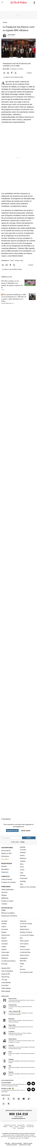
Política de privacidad (17, 1143)
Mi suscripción (6, 850)
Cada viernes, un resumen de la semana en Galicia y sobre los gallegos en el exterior (21, 1040)
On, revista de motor (26, 972)
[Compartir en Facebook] (11, 72)
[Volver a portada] (18, 2)
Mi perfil (3, 866)
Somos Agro (5, 952)
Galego (23, 842)
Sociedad (4, 944)
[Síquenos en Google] (8, 1104)
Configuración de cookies (25, 1144)
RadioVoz (5, 1126)
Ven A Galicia (24, 944)
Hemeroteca (5, 856)
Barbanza (23, 858)
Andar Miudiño (6, 982)
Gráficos (4, 949)
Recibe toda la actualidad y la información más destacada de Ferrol (22, 1053)
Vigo (21, 884)
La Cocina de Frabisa (27, 935)
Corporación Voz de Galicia (10, 1125)
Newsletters (5, 869)
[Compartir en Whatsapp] (4, 72)
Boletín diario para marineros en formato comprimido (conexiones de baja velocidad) (20, 1033)
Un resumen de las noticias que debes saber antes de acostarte (20, 1006)
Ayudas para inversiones (9, 916)
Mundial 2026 (5, 968)
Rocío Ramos (11, 34)
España (3, 932)
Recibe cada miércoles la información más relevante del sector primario (21, 1027)
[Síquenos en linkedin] (19, 1099)
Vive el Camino (25, 949)
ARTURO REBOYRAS (6, 303)
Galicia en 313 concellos (28, 887)
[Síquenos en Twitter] (8, 1099)
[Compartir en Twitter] (15, 72)
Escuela (22, 969)
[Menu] (2, 2)
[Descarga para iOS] (29, 1083)
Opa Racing (5, 977)
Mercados (23, 961)
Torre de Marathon (7, 971)
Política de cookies (27, 1143)
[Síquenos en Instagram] (13, 1099)
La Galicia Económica (8, 961)
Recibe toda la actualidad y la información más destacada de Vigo (22, 1067)
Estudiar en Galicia (26, 932)
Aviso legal (7, 1143)
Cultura (3, 946)
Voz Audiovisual (29, 1125)
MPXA (14, 1128)
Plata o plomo (24, 941)
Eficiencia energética (8, 913)
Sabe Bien (23, 926)
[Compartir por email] (8, 72)
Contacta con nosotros (8, 882)
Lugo (21, 872)
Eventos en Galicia (7, 901)
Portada (3, 923)
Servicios (4, 892)
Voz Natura (22, 1126)
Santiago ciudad (19, 260)
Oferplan (4, 895)
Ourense (22, 875)
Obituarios (4, 958)
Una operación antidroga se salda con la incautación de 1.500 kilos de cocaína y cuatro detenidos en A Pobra (13, 297)
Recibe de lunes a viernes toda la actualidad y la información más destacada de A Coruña (22, 1047)
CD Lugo (4, 979)
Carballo (22, 861)
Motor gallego (5, 991)
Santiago (23, 881)
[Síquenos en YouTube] (24, 1099)
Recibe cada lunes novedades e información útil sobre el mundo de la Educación (21, 1020)
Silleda (12, 260)
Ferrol (22, 867)
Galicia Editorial (20, 1128)
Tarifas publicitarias (7, 889)
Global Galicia (24, 929)
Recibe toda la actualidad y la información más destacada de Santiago (22, 1061)
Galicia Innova (24, 955)
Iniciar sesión (25, 830)
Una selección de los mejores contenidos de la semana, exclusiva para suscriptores (21, 1013)
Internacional (5, 935)
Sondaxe (11, 1126)
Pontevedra (23, 878)
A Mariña (23, 852)
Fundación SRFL (21, 1125)
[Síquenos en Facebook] (3, 1099)
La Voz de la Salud (26, 923)
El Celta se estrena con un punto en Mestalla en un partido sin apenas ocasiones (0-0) (12, 284)
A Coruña (23, 850)
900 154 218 (18, 1114)
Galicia (3, 926)
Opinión (3, 938)
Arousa (22, 855)
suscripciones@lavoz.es (18, 1118)
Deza (21, 864)
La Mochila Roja (25, 952)
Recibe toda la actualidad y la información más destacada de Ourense (22, 1073)
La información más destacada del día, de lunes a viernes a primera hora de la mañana (21, 1000)
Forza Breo (5, 985)
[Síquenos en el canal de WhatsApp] (3, 1104)
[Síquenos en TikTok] (29, 1099)
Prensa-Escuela (30, 1126)
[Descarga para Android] (33, 1083)
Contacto (4, 904)
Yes (21, 966)
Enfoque (22, 946)
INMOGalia (4, 898)
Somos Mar (5, 955)
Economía (4, 929)
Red (21, 938)
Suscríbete (5, 859)
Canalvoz (17, 1126)
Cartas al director (6, 879)
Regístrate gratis (12, 830)
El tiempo (4, 964)
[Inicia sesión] (34, 2)
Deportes (4, 941)
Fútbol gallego (6, 988)
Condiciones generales (11, 1144)
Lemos (22, 870)
